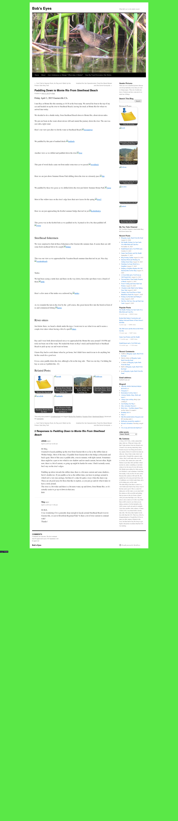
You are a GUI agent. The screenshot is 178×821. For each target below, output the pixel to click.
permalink (40, 419)
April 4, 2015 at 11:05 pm (49, 505)
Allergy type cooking (127, 399)
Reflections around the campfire (130, 421)
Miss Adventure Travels (128, 406)
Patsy (122, 415)
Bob (53, 93)
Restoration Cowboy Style (128, 393)
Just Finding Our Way (127, 404)
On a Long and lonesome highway (131, 428)
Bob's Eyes (42, 8)
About (43, 75)
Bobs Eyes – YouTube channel (130, 408)
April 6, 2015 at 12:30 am (49, 444)
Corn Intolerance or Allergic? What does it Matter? (65, 75)
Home (37, 75)
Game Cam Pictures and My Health (131, 253)
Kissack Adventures (127, 423)
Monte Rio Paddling (75, 416)
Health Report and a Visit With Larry (131, 249)
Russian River (87, 416)
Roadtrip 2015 (125, 412)
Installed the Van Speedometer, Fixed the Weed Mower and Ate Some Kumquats (94, 84)
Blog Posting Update (127, 257)
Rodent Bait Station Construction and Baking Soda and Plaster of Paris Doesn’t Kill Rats (131, 320)
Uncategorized (55, 416)
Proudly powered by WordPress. (131, 545)
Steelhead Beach (98, 416)
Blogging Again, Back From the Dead (132, 238)
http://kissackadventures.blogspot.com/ (132, 417)
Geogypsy (124, 391)
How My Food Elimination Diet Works (98, 75)
